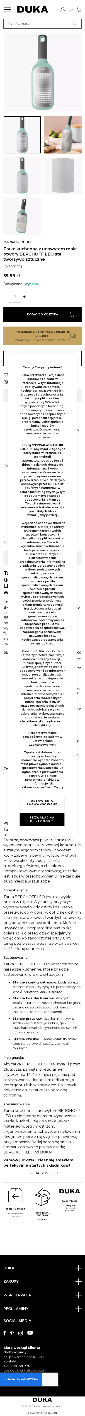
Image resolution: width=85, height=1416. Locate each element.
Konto (63, 9)
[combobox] (42, 24)
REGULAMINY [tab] (15, 1309)
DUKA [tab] (8, 1268)
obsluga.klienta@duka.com (24, 1370)
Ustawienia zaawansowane (42, 802)
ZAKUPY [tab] (11, 1281)
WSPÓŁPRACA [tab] (17, 1295)
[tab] (42, 1173)
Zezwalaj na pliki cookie (41, 819)
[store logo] (32, 10)
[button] (22, 135)
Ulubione (71, 9)
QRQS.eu (50, 1412)
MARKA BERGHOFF (19, 242)
